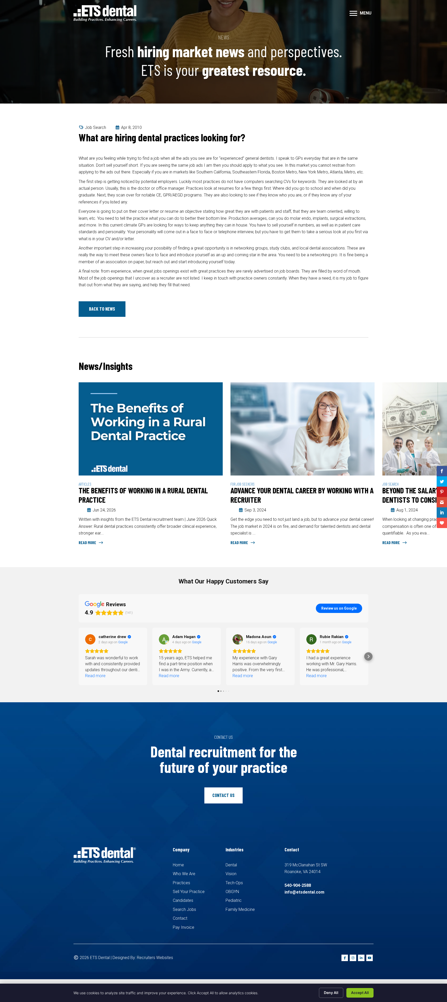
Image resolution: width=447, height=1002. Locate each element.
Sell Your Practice (189, 891)
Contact (180, 918)
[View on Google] (90, 639)
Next (366, 367)
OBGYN (232, 891)
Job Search (95, 127)
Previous (350, 367)
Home (178, 864)
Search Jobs (184, 909)
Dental (231, 864)
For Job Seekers (91, 483)
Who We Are (184, 873)
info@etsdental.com (304, 892)
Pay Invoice (183, 927)
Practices (181, 882)
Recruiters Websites (155, 957)
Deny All (331, 992)
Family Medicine (240, 909)
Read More (88, 542)
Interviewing (391, 483)
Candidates (183, 900)
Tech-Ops (234, 882)
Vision (231, 873)
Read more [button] (95, 675)
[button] (102, 309)
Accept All (360, 992)
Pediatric (234, 900)
